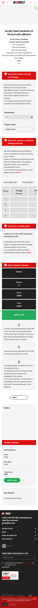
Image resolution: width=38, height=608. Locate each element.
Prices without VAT (10, 182)
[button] (34, 557)
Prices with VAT (27, 182)
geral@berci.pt (8, 523)
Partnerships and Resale (13, 498)
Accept (4, 604)
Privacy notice (27, 563)
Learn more (12, 604)
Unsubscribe (5, 567)
